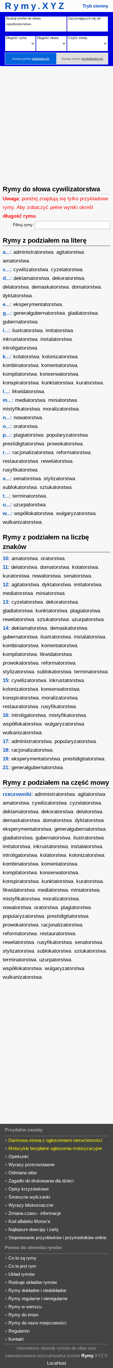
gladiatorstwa (83, 313)
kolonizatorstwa (59, 356)
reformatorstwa (73, 452)
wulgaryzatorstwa (76, 513)
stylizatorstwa (59, 478)
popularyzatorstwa (67, 435)
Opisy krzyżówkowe (28, 1188)
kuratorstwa (89, 383)
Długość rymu (16, 38)
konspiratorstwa (21, 383)
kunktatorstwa (57, 383)
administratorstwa (33, 252)
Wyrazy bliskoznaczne (30, 1205)
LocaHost (56, 1363)
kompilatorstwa (20, 374)
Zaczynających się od (84, 18)
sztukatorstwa (55, 487)
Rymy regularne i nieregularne (37, 1298)
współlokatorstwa (33, 513)
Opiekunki (18, 1156)
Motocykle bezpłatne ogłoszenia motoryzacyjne (55, 1148)
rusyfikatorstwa (20, 470)
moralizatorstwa (61, 409)
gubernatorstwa (20, 322)
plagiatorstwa (28, 435)
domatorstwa (86, 287)
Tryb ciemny (95, 5)
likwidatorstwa (28, 391)
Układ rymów (21, 1274)
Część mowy (77, 38)
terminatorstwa (29, 496)
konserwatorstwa (59, 374)
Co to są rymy (22, 1257)
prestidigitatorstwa (23, 444)
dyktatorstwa (17, 296)
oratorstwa (25, 426)
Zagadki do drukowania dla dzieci (41, 1180)
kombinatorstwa (20, 365)
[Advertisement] (56, 125)
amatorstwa (16, 261)
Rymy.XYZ (35, 6)
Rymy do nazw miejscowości (37, 1322)
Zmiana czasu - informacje (34, 1213)
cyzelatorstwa (66, 269)
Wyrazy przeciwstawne (31, 1164)
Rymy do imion (23, 1314)
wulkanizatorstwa (22, 522)
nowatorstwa (28, 417)
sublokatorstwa (20, 487)
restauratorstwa (20, 461)
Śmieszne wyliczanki (29, 1197)
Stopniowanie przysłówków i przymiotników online (57, 1237)
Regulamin (19, 1330)
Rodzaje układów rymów (32, 1282)
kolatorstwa (26, 356)
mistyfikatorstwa (21, 409)
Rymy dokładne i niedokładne (37, 1290)
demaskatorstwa (50, 287)
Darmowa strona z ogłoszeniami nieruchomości (55, 1140)
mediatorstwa (30, 400)
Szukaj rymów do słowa (23, 18)
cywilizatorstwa (30, 269)
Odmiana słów (22, 1172)
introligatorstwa (20, 348)
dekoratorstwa (68, 278)
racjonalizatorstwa (32, 452)
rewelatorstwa (56, 461)
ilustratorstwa (27, 330)
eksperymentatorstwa (37, 304)
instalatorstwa (56, 339)
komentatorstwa (59, 365)
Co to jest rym (22, 1266)
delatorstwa (16, 287)
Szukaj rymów (30, 58)
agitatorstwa (70, 252)
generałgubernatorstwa (39, 313)
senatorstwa (27, 478)
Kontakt (16, 1339)
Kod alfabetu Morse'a (29, 1221)
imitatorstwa (59, 330)
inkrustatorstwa (20, 339)
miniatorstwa (62, 400)
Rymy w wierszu (25, 1306)
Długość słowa (47, 38)
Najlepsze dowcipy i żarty (33, 1229)
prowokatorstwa (65, 444)
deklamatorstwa (31, 278)
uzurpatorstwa (30, 505)
